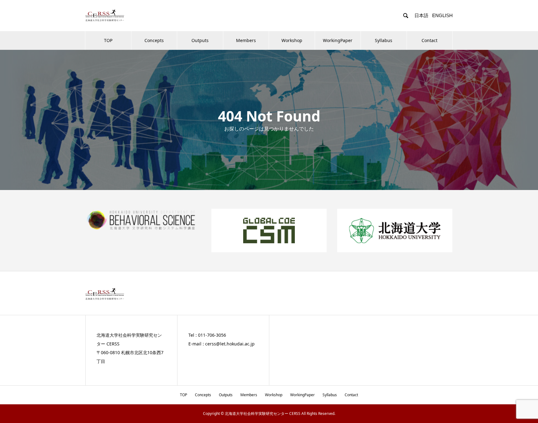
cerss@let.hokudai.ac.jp (230, 344)
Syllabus (383, 40)
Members (246, 40)
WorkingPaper (337, 40)
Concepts (154, 40)
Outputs (200, 40)
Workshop (291, 40)
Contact (429, 40)
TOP (108, 40)
